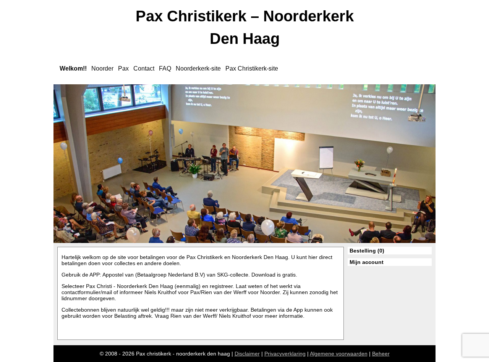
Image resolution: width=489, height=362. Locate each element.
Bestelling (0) (367, 251)
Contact (143, 68)
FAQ (165, 68)
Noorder (102, 68)
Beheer (381, 354)
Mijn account (367, 262)
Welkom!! (73, 68)
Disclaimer (247, 354)
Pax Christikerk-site (251, 68)
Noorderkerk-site (198, 68)
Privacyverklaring (285, 354)
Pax (123, 68)
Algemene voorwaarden (339, 354)
